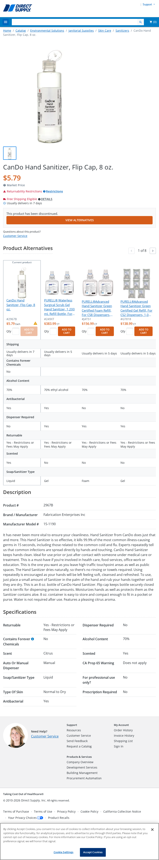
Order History (123, 730)
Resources (74, 730)
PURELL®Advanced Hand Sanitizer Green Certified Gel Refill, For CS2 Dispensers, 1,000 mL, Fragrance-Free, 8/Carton (136, 308)
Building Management (82, 773)
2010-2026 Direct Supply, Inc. (26, 800)
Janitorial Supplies (81, 30)
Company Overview (80, 762)
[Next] (153, 251)
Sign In (118, 746)
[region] (79, 841)
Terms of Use (43, 811)
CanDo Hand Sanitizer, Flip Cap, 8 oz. (20, 304)
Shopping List (123, 741)
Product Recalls (58, 818)
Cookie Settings (63, 852)
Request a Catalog (79, 746)
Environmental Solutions (47, 30)
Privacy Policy (66, 811)
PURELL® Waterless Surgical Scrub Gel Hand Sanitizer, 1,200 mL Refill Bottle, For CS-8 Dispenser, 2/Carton (59, 307)
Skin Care (104, 30)
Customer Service (15, 236)
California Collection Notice (122, 811)
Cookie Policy (89, 811)
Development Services (82, 767)
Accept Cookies (93, 852)
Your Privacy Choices (22, 818)
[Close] (152, 829)
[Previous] (131, 251)
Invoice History (124, 735)
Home (7, 30)
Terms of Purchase (16, 811)
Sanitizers (122, 30)
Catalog (21, 30)
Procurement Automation (84, 778)
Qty (8, 331)
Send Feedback (77, 741)
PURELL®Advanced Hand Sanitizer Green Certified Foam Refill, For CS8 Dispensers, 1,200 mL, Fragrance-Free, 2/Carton (97, 308)
